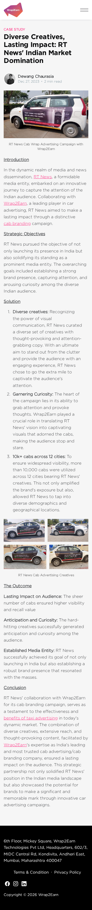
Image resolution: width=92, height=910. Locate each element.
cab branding (17, 223)
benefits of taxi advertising (31, 718)
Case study (14, 29)
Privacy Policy (67, 872)
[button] (84, 10)
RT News (43, 177)
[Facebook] (7, 883)
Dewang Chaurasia (35, 76)
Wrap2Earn (15, 203)
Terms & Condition (31, 872)
